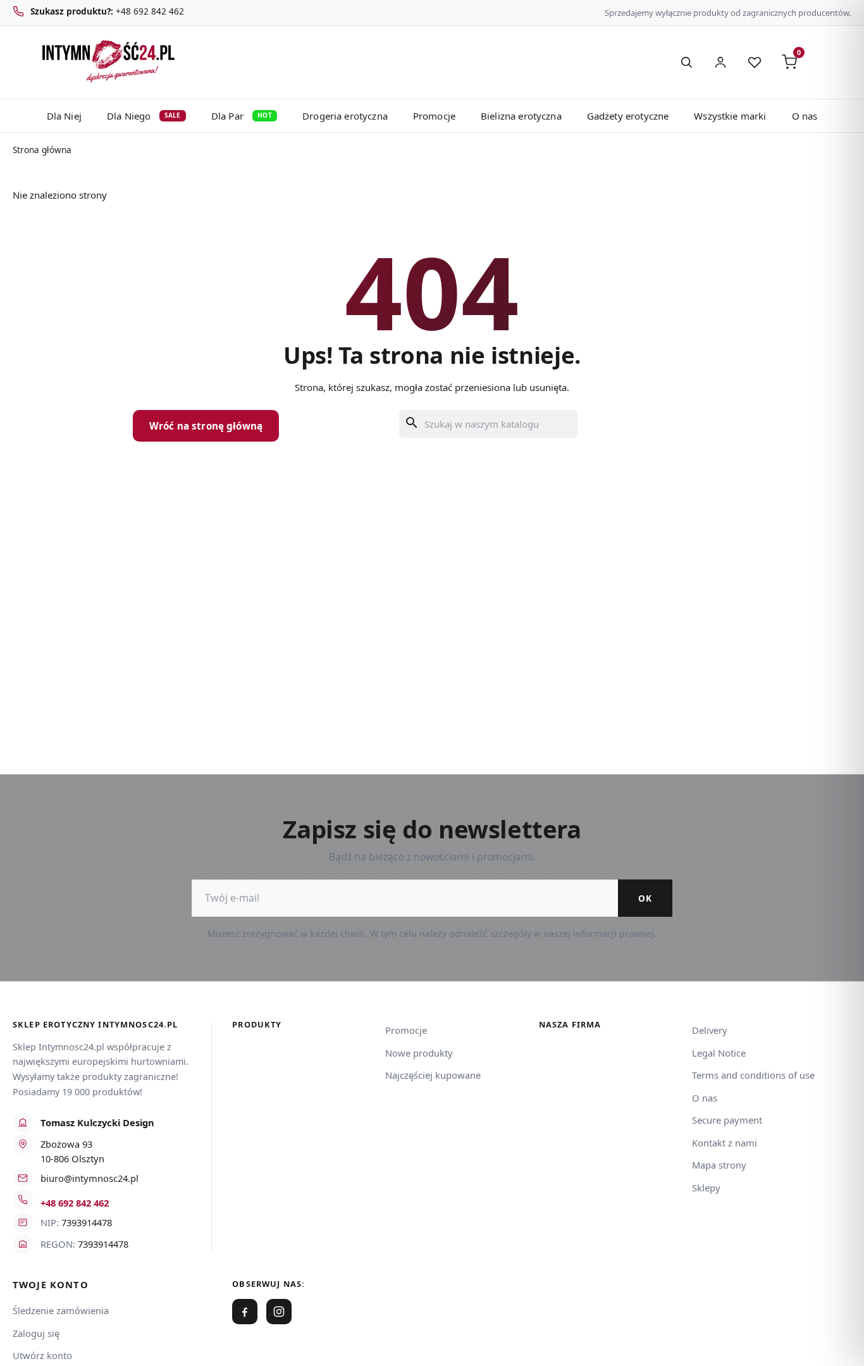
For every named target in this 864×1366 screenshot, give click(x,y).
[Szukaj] (686, 62)
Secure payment (727, 1120)
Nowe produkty (419, 1052)
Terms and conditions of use (753, 1075)
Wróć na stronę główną (205, 425)
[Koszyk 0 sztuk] (822, 62)
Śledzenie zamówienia (61, 1310)
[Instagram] (279, 1311)
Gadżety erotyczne (628, 115)
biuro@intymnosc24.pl (89, 1178)
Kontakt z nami (724, 1142)
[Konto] (720, 62)
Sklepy (706, 1187)
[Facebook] (244, 1311)
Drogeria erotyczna (345, 115)
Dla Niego (144, 115)
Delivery (709, 1030)
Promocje (434, 115)
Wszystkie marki (730, 115)
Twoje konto (51, 1284)
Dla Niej (64, 115)
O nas (805, 115)
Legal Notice (719, 1052)
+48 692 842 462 (74, 1202)
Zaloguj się (36, 1333)
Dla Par (241, 115)
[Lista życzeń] (754, 62)
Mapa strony (719, 1164)
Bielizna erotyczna (521, 115)
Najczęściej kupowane (433, 1075)
